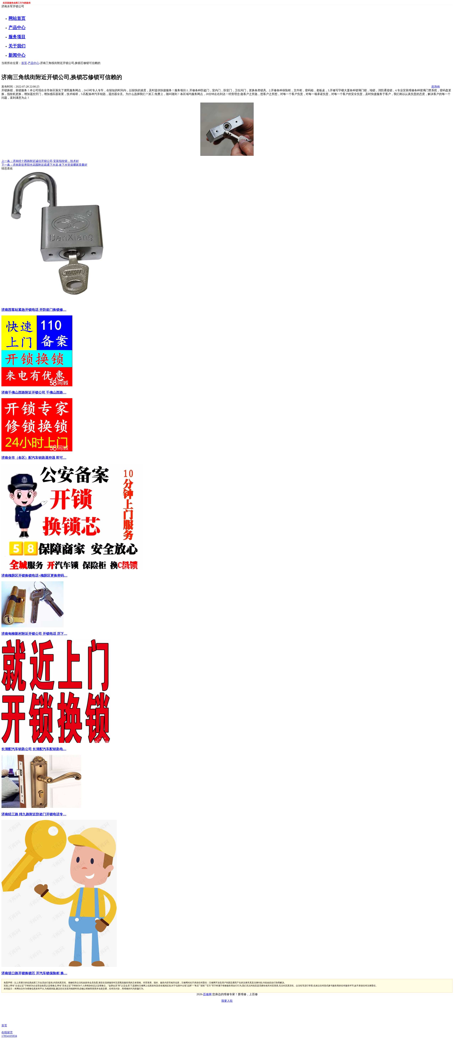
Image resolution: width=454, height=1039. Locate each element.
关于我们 (17, 46)
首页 (24, 63)
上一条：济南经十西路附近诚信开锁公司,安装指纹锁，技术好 (40, 161)
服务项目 (17, 36)
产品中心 (17, 27)
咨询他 (435, 86)
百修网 (207, 994)
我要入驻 (227, 1000)
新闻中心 (17, 55)
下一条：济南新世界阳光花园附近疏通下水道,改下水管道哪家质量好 (44, 164)
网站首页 (17, 18)
